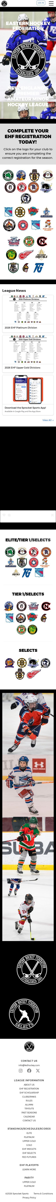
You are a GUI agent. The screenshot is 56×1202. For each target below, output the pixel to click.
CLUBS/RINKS (29, 1096)
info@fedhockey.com (29, 1065)
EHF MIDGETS (29, 1149)
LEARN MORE (29, 1169)
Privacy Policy (29, 1198)
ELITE (29, 1133)
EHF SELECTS (29, 1153)
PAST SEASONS (29, 1112)
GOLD (29, 1145)
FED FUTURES (29, 1157)
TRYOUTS (29, 1108)
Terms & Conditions (43, 1193)
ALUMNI (29, 1104)
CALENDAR (29, 1116)
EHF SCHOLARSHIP (29, 1092)
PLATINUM (29, 1137)
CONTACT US (29, 1120)
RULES (29, 1100)
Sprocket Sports (20, 1193)
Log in (41, 3)
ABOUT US (29, 1085)
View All (47, 420)
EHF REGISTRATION (29, 1088)
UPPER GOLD (29, 1141)
